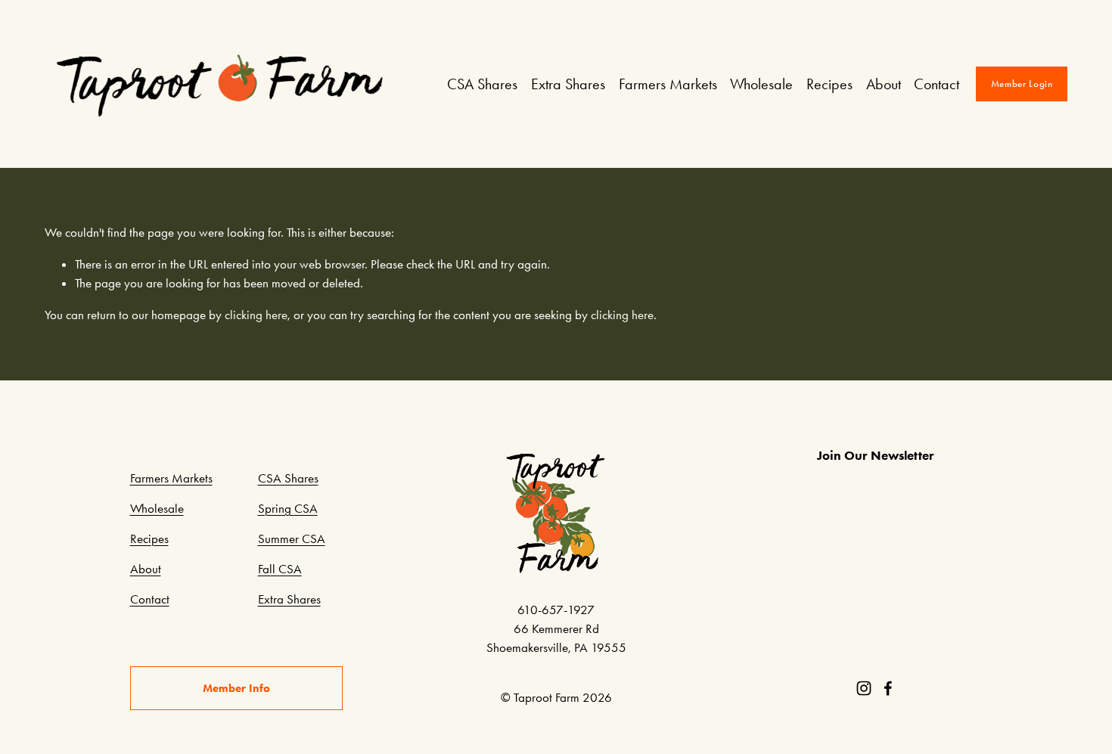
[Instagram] (863, 688)
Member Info (236, 688)
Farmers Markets (668, 84)
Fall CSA (280, 568)
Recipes (829, 84)
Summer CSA (291, 538)
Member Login (1022, 84)
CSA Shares (482, 84)
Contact (936, 84)
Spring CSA (288, 508)
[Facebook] (888, 688)
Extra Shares (568, 84)
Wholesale (761, 84)
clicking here (256, 314)
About (883, 84)
